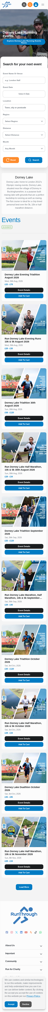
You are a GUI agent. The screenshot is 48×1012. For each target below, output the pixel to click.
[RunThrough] (6, 4)
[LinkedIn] (21, 932)
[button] (24, 276)
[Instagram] (12, 932)
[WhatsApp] (40, 932)
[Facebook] (7, 932)
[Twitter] (16, 932)
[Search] (30, 4)
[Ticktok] (36, 932)
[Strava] (31, 932)
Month (6, 142)
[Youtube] (26, 932)
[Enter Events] (24, 4)
